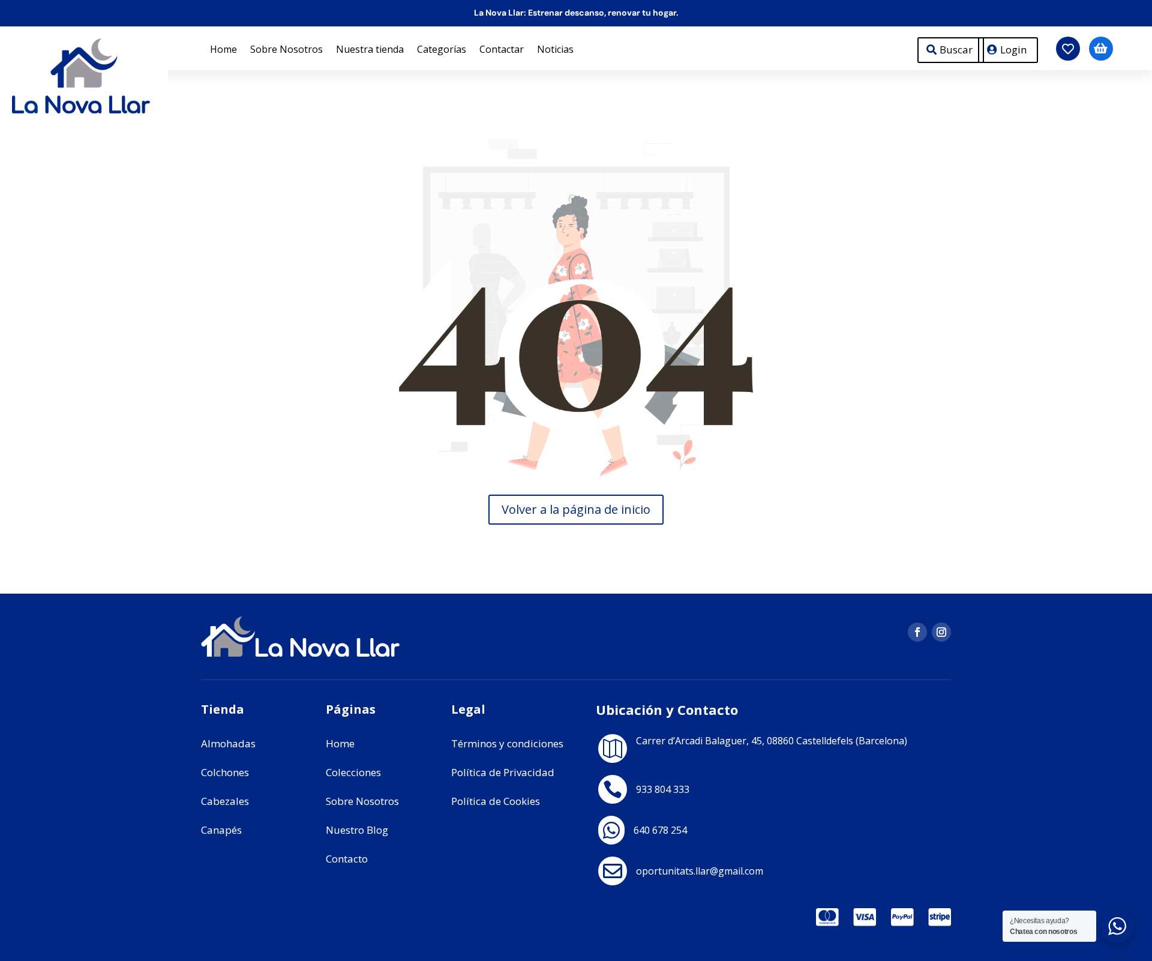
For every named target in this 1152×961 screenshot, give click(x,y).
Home (223, 50)
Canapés (221, 830)
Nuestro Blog (357, 830)
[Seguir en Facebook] (917, 632)
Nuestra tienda (370, 50)
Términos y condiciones (507, 743)
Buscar (956, 49)
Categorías (441, 50)
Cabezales (225, 801)
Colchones (225, 772)
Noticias (555, 50)
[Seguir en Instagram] (941, 632)
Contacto (347, 859)
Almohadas (228, 743)
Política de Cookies (495, 801)
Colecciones (353, 772)
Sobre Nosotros (286, 50)
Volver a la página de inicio (576, 509)
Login (1013, 49)
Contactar (501, 50)
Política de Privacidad (502, 772)
